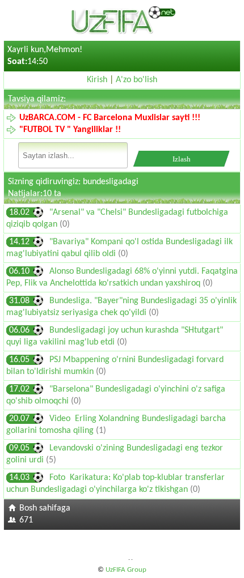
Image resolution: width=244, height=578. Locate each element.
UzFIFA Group (126, 569)
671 (26, 520)
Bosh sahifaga (44, 508)
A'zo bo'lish (136, 79)
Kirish (97, 79)
